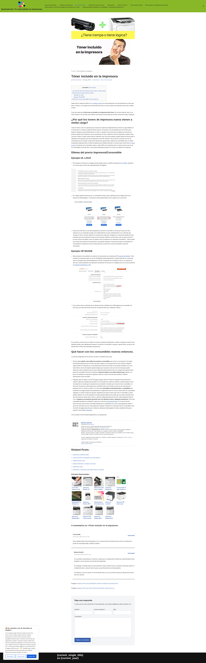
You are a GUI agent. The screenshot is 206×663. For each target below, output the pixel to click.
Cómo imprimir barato (136, 5)
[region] (21, 643)
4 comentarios (95, 79)
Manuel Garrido (77, 79)
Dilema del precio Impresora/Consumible (83, 93)
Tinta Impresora (108, 79)
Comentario (78, 616)
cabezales (89, 410)
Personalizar (10, 656)
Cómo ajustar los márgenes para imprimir (156, 5)
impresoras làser (112, 401)
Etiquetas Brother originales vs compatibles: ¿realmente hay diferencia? (103, 7)
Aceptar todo (31, 656)
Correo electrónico (99, 609)
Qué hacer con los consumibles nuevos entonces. (85, 99)
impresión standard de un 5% (82, 265)
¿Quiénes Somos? (105, 428)
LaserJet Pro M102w (124, 256)
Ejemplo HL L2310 (79, 95)
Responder (131, 535)
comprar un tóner (97, 103)
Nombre (77, 609)
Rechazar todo (21, 656)
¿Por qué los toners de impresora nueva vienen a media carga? (88, 90)
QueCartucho (91, 424)
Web (114, 609)
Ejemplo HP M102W (79, 97)
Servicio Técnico (127, 437)
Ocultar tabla (92, 87)
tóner (102, 79)
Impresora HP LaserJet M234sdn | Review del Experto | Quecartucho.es (97, 583)
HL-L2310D (123, 163)
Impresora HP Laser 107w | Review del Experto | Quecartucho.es (95, 588)
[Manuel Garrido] (75, 426)
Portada (73, 71)
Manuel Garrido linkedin (86, 443)
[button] (80, 7)
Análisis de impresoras (66, 5)
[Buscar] (203, 6)
